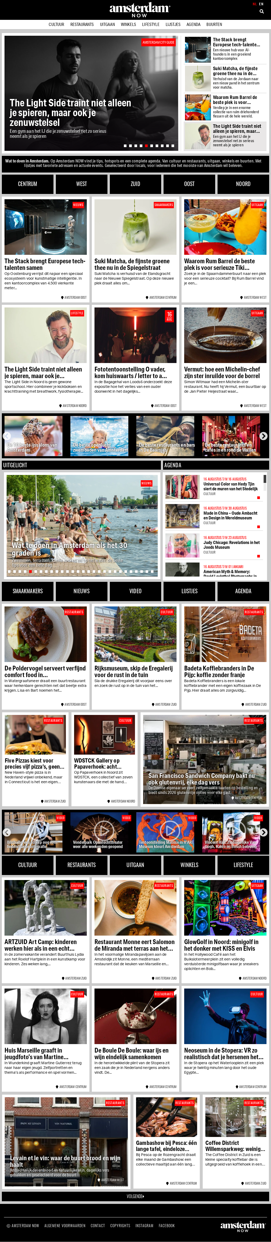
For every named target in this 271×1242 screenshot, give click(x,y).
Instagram (144, 1225)
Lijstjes (173, 24)
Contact (98, 1225)
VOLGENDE (134, 1196)
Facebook (167, 1225)
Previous (8, 436)
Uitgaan (107, 24)
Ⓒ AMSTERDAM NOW (23, 1225)
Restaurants (82, 24)
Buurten (214, 24)
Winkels (128, 24)
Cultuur (56, 24)
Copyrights (120, 1225)
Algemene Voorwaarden (64, 1225)
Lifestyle (150, 24)
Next (264, 436)
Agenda (193, 24)
